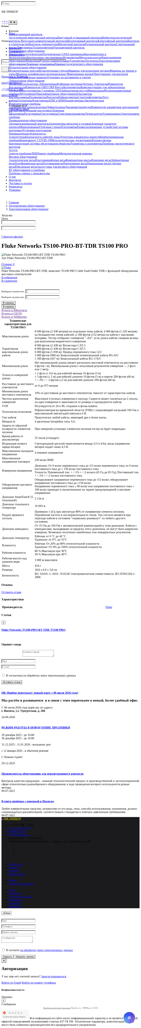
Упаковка (15, 189)
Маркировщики (29, 127)
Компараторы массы (78, 160)
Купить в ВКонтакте (14, 310)
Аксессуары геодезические (26, 54)
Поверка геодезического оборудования (78, 64)
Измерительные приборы (25, 103)
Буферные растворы (69, 84)
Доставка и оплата (20, 183)
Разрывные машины (34, 77)
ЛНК (34, 153)
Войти (13, 880)
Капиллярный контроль (112, 40)
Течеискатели (93, 113)
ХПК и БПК (56, 100)
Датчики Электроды (95, 84)
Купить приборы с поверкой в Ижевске (27, 801)
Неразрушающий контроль (25, 34)
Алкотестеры (17, 137)
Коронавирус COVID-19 (35, 140)
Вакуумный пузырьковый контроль (79, 37)
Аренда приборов (20, 153)
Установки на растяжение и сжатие (69, 77)
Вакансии (15, 906)
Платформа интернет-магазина (56, 1008)
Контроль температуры (43, 44)
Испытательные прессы (24, 70)
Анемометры (17, 107)
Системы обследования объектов (49, 143)
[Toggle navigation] (12, 22)
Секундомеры (49, 113)
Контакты (15, 180)
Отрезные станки (50, 127)
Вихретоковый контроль (82, 40)
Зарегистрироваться (21, 883)
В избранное (9, 277)
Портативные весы (75, 163)
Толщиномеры (111, 113)
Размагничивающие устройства (97, 127)
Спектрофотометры (90, 97)
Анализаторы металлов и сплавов (70, 123)
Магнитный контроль (71, 44)
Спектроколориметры (71, 113)
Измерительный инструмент (34, 110)
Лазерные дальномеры (40, 64)
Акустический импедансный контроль (33, 37)
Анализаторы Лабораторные (39, 84)
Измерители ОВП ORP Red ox (44, 87)
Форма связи (17, 874)
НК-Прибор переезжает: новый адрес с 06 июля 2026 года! (39, 692)
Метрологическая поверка (75, 153)
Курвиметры (71, 57)
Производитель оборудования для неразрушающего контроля (42, 773)
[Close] (3, 961)
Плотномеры (69, 127)
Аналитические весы (22, 160)
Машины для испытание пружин (89, 70)
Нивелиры (32, 60)
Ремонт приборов (48, 153)
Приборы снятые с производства (29, 173)
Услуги (13, 150)
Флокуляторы (40, 100)
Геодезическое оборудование (27, 50)
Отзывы (14, 870)
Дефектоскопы (56, 107)
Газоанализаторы (36, 107)
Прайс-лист (16, 864)
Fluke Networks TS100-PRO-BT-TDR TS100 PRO (33, 629)
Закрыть (7, 956)
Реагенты (52, 97)
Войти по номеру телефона (39, 982)
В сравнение (9, 280)
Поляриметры (38, 97)
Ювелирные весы (26, 166)
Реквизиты (15, 186)
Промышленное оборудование (28, 120)
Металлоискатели (90, 57)
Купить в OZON (11, 313)
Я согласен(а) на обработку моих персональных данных (40, 675)
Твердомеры (25, 47)
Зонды (87, 107)
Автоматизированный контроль (29, 123)
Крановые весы (101, 160)
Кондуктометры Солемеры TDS (41, 90)
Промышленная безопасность (27, 133)
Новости (14, 867)
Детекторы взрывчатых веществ (80, 137)
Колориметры (72, 87)
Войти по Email (11, 982)
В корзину (8, 302)
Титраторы (25, 100)
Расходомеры (32, 113)
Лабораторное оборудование (27, 80)
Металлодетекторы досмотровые (71, 140)
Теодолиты (92, 60)
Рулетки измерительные (54, 60)
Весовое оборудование (23, 156)
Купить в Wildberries (14, 316)
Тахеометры (77, 60)
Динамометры (74, 107)
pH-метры (15, 84)
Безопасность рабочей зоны (42, 137)
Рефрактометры (68, 97)
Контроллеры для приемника (45, 57)
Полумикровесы (52, 163)
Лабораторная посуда (74, 90)
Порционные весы (98, 163)
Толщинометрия (43, 47)
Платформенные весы (28, 163)
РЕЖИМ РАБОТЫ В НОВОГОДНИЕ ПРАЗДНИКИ (35, 727)
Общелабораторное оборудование (56, 93)
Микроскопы (96, 90)
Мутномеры (27, 93)
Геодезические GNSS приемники (63, 54)
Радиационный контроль (100, 44)
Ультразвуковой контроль (69, 47)
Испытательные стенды (53, 70)
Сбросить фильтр (12, 236)
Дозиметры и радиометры (86, 143)
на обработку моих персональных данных (46, 950)
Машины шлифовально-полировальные (41, 74)
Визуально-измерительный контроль (44, 40)
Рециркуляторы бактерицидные (84, 100)
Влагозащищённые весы (50, 160)
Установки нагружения (36, 130)
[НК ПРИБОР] (11, 818)
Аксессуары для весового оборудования (62, 166)
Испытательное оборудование (27, 67)
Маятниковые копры (80, 74)
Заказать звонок (25, 956)
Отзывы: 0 (8, 264)
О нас (12, 176)
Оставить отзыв (11, 592)
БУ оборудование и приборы (27, 170)
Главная (14, 202)
